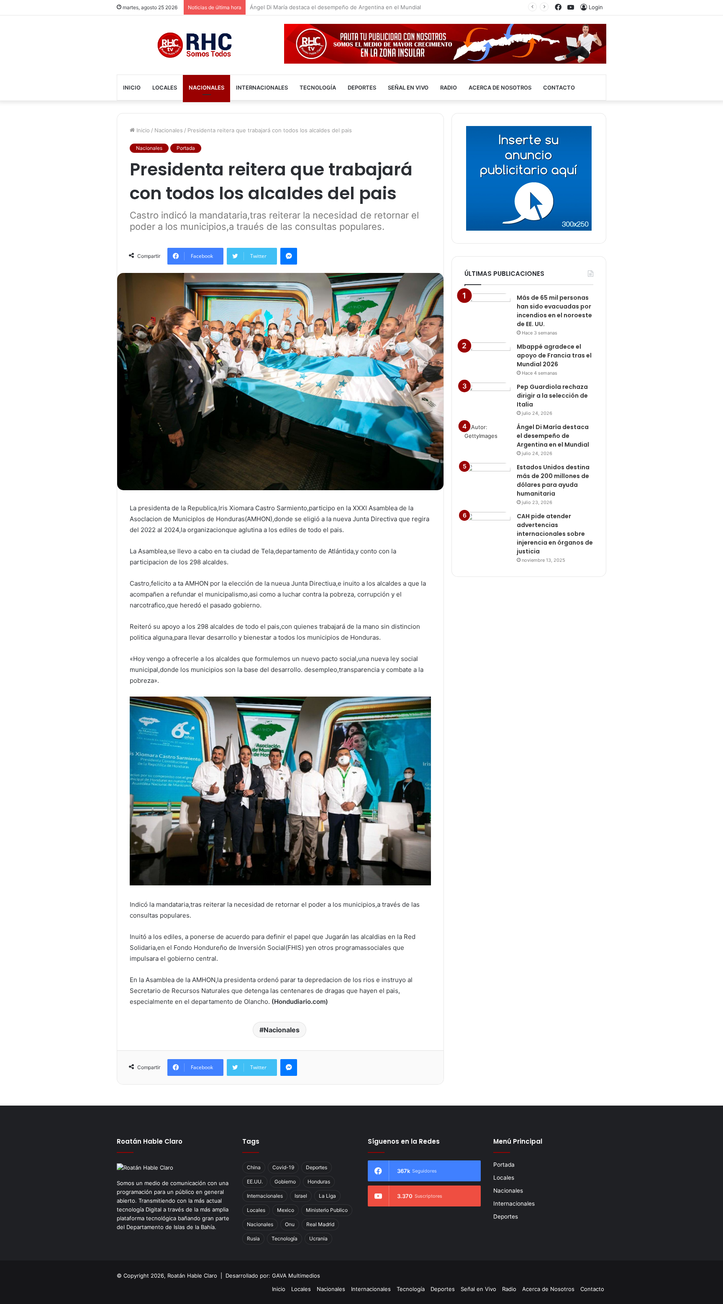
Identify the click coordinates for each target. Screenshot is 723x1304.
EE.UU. (255, 1181)
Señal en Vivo (408, 87)
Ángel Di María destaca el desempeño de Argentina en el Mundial (335, 7)
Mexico (285, 1210)
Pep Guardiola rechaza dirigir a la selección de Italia (552, 396)
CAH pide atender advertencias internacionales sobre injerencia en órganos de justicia (555, 534)
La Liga (327, 1196)
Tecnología (318, 87)
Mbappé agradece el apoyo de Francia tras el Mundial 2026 (554, 355)
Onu (290, 1224)
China (254, 1167)
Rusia (253, 1238)
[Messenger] (288, 256)
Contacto (559, 87)
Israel (301, 1196)
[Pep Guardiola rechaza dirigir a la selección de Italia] (487, 398)
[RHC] (194, 45)
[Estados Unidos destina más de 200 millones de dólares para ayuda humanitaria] (487, 478)
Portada (186, 148)
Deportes (362, 87)
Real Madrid (320, 1224)
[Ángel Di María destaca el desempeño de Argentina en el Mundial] (487, 438)
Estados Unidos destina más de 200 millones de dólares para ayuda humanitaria (553, 480)
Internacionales (262, 87)
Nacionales (206, 87)
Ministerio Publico (327, 1210)
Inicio (132, 87)
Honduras (319, 1181)
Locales (164, 87)
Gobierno (285, 1181)
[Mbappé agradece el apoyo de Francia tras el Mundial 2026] (487, 358)
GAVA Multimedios (296, 1275)
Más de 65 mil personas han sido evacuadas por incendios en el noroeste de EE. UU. (554, 310)
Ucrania (318, 1238)
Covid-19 (283, 1167)
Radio (448, 87)
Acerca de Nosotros (500, 87)
